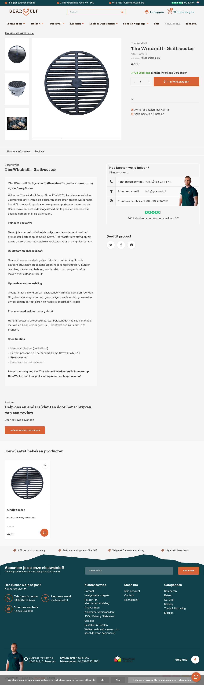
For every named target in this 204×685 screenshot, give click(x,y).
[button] (115, 89)
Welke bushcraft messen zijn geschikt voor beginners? (101, 631)
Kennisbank (173, 23)
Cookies (89, 620)
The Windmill (139, 43)
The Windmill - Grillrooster (19, 33)
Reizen (35, 23)
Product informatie (18, 151)
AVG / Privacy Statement (99, 616)
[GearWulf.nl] (29, 12)
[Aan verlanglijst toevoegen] (132, 99)
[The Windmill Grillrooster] (27, 482)
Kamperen (14, 23)
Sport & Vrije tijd (134, 23)
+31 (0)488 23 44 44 (158, 181)
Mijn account (132, 591)
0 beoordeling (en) (150, 58)
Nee (118, 680)
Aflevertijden (92, 607)
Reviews (39, 151)
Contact (89, 591)
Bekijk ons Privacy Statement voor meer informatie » (162, 680)
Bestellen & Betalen (96, 625)
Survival (56, 23)
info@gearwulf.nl (156, 191)
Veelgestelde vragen (96, 595)
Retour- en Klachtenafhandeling (96, 601)
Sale (157, 23)
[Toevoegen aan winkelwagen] (44, 533)
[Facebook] (195, 660)
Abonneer (188, 570)
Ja (102, 680)
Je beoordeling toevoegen (25, 430)
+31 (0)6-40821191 (157, 201)
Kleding (75, 23)
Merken (191, 23)
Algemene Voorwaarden (99, 612)
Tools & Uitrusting (102, 23)
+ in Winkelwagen (178, 81)
